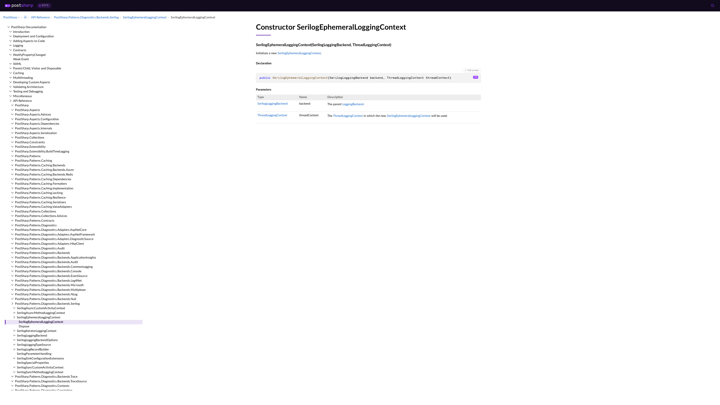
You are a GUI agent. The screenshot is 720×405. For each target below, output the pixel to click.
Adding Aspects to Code (29, 41)
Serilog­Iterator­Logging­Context (36, 330)
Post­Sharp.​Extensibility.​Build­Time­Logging (42, 151)
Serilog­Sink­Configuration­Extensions (40, 358)
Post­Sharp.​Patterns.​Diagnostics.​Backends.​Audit (46, 262)
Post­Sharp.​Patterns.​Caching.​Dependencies (43, 179)
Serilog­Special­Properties (33, 362)
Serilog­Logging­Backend (32, 335)
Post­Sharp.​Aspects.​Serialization (36, 133)
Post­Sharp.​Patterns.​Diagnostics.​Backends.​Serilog (47, 303)
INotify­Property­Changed (29, 54)
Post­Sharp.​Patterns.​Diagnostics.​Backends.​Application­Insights (55, 257)
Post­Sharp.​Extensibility (30, 146)
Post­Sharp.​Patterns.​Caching (33, 160)
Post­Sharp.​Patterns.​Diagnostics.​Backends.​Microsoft (49, 285)
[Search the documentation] (712, 5)
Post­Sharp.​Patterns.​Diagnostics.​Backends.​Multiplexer (50, 289)
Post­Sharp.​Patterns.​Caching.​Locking (39, 192)
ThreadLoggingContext (272, 115)
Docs (45, 5)
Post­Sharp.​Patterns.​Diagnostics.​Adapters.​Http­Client (49, 243)
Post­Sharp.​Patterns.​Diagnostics (36, 225)
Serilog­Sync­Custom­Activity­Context (40, 367)
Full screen (473, 70)
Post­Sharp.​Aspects (27, 110)
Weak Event (21, 59)
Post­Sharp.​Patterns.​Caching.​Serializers (40, 202)
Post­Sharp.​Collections (29, 137)
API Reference (22, 100)
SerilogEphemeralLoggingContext (299, 53)
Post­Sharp (22, 105)
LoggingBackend (353, 104)
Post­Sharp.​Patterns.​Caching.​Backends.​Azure (44, 169)
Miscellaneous (22, 96)
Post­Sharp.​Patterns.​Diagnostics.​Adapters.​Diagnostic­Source (54, 239)
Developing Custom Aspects (31, 82)
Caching (18, 73)
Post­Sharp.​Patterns (27, 156)
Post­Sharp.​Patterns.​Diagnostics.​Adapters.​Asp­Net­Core (50, 229)
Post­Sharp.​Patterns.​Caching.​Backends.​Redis (44, 174)
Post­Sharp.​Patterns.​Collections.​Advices (41, 216)
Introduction (21, 31)
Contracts (19, 50)
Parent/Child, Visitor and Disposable (37, 68)
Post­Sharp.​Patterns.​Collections (35, 211)
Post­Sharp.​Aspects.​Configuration (37, 119)
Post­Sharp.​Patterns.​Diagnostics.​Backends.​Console (48, 271)
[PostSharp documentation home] (25, 17)
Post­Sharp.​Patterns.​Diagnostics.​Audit (40, 248)
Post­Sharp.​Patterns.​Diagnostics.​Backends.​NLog (46, 294)
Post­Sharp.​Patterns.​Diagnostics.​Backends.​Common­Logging (54, 266)
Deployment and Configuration (33, 36)
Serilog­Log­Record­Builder (33, 349)
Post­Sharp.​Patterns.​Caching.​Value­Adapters (43, 206)
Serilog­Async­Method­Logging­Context (41, 312)
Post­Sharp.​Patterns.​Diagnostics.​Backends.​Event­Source (51, 276)
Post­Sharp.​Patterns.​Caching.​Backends (40, 165)
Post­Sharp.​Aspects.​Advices (33, 114)
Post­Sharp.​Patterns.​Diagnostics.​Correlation (43, 390)
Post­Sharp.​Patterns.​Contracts (34, 220)
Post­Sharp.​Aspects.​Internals (33, 128)
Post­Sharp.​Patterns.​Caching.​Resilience (40, 197)
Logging (18, 45)
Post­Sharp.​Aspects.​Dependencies (37, 123)
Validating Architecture (28, 87)
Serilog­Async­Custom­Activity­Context (41, 308)
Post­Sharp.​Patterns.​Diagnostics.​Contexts (42, 385)
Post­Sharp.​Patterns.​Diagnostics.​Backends (42, 252)
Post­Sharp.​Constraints (30, 142)
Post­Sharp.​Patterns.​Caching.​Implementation (44, 188)
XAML (17, 63)
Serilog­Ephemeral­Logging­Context (38, 317)
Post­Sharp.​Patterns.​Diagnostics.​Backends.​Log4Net (48, 280)
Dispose (24, 326)
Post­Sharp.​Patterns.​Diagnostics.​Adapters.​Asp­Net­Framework (55, 234)
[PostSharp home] (19, 6)
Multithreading (23, 77)
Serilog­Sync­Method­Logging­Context (40, 372)
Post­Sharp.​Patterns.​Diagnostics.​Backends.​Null (45, 299)
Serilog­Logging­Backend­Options (37, 340)
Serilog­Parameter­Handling (34, 353)
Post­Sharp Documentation (28, 27)
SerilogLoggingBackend (272, 103)
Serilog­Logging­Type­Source (34, 344)
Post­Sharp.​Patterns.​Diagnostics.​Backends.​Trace (46, 376)
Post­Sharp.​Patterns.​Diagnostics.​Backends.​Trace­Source (51, 381)
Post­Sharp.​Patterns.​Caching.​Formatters (41, 183)
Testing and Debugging (28, 91)
